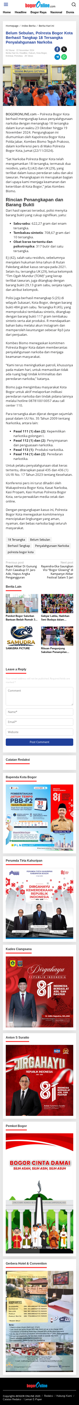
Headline (23, 53)
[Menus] (6, 4)
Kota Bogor (41, 53)
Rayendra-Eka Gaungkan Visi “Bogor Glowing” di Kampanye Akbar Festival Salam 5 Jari (57, 570)
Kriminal (9, 56)
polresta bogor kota (21, 552)
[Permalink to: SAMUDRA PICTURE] (22, 635)
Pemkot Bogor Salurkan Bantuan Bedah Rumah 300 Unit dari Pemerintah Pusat (22, 618)
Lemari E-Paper (33, 1399)
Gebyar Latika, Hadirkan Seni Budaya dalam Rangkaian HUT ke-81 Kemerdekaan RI (55, 618)
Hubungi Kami (64, 1395)
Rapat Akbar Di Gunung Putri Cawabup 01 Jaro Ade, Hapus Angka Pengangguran (21, 570)
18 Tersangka (16, 539)
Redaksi (48, 1395)
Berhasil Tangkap (19, 546)
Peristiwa (18, 56)
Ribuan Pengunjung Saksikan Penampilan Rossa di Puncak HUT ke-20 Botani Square (56, 650)
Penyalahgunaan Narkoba (52, 546)
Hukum (32, 53)
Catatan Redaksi (12, 1399)
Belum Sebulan (40, 539)
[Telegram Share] (57, 57)
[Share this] (57, 49)
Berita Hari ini (12, 53)
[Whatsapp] (64, 57)
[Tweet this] (64, 49)
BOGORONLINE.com (21, 114)
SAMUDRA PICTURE (18, 648)
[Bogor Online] (40, 4)
